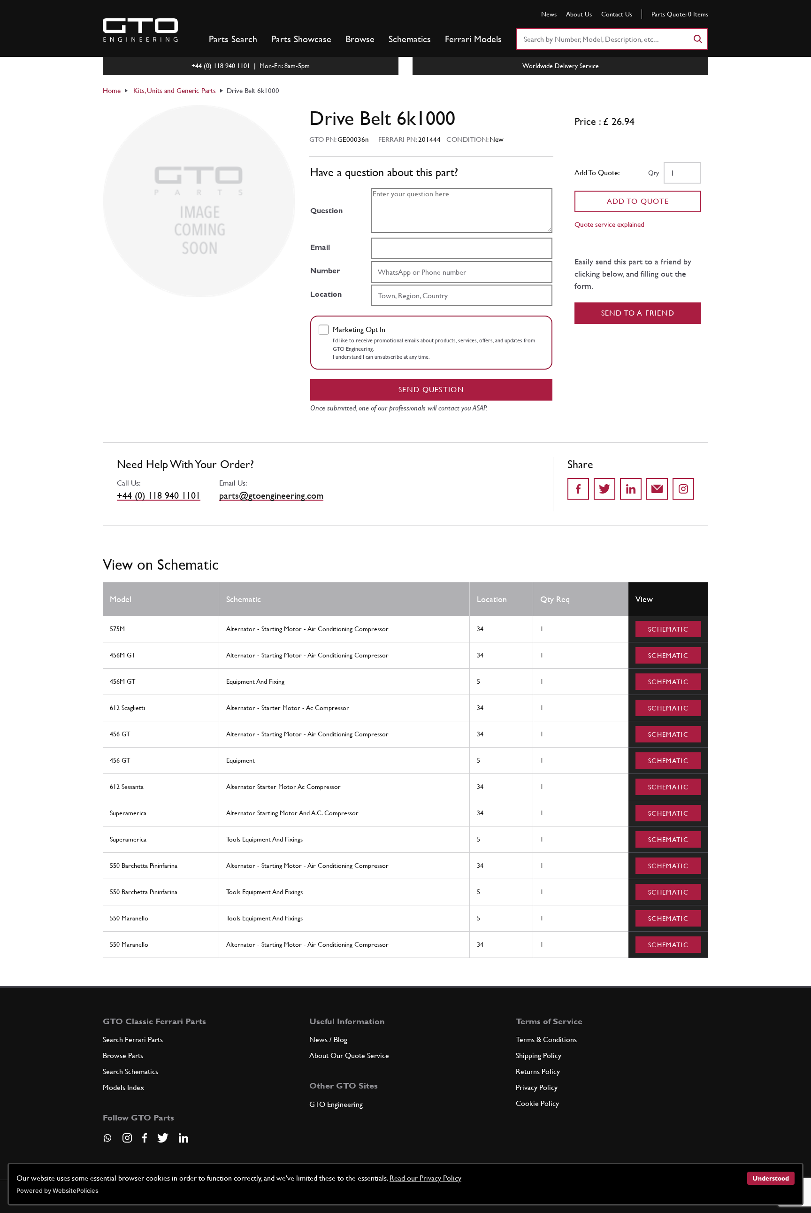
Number (325, 270)
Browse (360, 39)
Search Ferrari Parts (133, 1039)
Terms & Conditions (546, 1039)
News (549, 14)
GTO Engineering (336, 1104)
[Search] (697, 39)
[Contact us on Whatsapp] (107, 1141)
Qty (653, 173)
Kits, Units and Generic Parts (174, 90)
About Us (579, 14)
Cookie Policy (537, 1103)
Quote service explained (609, 224)
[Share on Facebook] (578, 489)
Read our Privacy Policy (425, 1178)
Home (112, 90)
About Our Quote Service (349, 1055)
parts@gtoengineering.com (271, 495)
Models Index (123, 1087)
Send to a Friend (638, 313)
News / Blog (328, 1039)
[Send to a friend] (657, 489)
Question (326, 210)
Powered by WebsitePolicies (57, 1190)
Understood (770, 1178)
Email (320, 247)
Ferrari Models (473, 39)
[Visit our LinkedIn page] (183, 1137)
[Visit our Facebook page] (145, 1137)
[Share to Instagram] (683, 489)
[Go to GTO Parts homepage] (140, 30)
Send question (431, 389)
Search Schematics (130, 1071)
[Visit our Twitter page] (163, 1137)
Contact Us (616, 14)
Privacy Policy (537, 1087)
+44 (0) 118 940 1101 (158, 495)
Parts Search (233, 39)
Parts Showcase (301, 39)
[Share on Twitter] (604, 489)
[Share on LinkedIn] (631, 489)
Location (326, 294)
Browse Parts (123, 1055)
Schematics (410, 39)
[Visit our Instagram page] (127, 1137)
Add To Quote (638, 201)
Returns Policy (538, 1071)
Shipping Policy (538, 1055)
